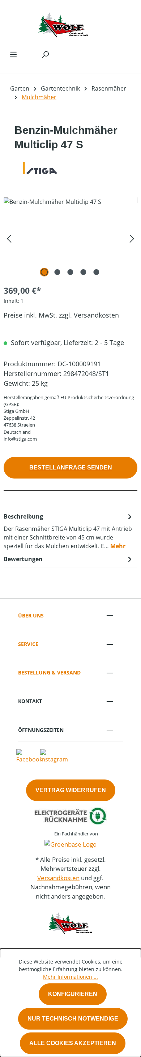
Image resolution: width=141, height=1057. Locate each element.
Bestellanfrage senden (70, 467)
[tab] (69, 531)
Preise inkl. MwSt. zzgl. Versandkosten (61, 315)
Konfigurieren (72, 994)
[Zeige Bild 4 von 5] (83, 272)
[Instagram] (54, 756)
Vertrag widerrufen (70, 790)
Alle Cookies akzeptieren (72, 1043)
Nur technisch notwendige (72, 1018)
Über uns (31, 615)
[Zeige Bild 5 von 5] (96, 272)
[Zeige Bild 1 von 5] (44, 272)
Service (28, 644)
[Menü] (13, 54)
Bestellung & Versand (49, 672)
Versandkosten (58, 878)
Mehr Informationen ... (70, 976)
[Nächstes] (132, 238)
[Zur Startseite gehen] (63, 23)
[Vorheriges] (9, 238)
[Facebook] (29, 756)
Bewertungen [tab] (23, 559)
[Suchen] (45, 54)
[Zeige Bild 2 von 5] (57, 272)
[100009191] (70, 238)
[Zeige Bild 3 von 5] (70, 272)
